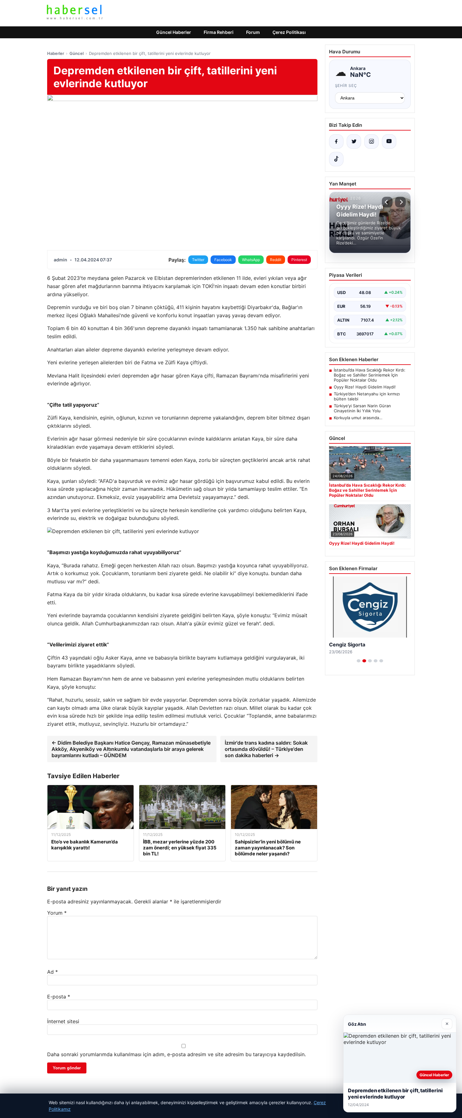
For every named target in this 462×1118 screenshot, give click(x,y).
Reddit (275, 259)
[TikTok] (336, 159)
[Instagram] (371, 141)
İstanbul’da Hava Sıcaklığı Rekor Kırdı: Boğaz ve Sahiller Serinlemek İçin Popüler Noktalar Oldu (369, 374)
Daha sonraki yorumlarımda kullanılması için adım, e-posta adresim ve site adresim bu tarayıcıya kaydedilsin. (176, 1054)
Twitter (198, 259)
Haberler (55, 53)
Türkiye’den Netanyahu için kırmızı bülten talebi (367, 396)
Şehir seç (346, 85)
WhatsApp (251, 259)
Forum (253, 32)
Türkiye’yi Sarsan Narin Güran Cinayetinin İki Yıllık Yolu (362, 408)
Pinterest (299, 259)
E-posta (58, 996)
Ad (52, 972)
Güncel (76, 53)
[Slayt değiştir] (358, 660)
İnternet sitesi (63, 1021)
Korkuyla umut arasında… (358, 417)
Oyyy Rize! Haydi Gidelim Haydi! (365, 386)
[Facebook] (336, 141)
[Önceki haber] (387, 202)
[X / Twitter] (354, 141)
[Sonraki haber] (400, 202)
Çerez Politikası (289, 32)
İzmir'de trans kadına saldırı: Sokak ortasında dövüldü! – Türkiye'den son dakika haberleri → (266, 749)
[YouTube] (389, 141)
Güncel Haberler (173, 32)
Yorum (57, 913)
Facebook (223, 259)
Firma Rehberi (219, 32)
